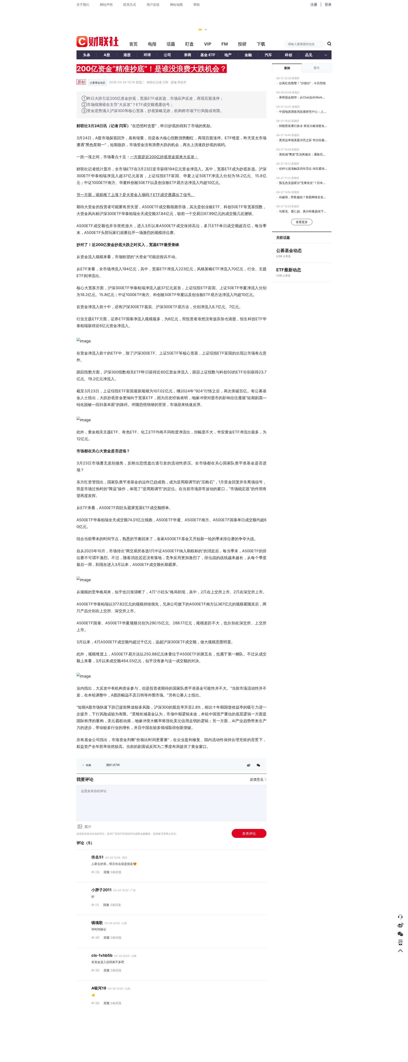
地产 (228, 55)
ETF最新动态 (288, 269)
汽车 (268, 55)
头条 (86, 55)
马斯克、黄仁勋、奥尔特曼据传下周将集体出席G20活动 (303, 211)
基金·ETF (207, 55)
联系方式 (129, 5)
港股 (127, 55)
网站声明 (106, 5)
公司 (167, 55)
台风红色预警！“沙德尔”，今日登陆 (302, 83)
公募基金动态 (97, 82)
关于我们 (82, 5)
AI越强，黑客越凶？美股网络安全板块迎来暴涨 (303, 197)
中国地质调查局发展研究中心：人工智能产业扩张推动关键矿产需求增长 (303, 111)
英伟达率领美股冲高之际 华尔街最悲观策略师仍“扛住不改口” (303, 140)
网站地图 (176, 5)
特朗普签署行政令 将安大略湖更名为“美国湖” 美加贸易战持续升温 (303, 126)
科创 (288, 55)
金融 (248, 55)
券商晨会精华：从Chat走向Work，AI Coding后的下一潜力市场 (303, 97)
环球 (147, 55)
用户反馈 (153, 5)
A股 (107, 55)
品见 (308, 55)
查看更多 (302, 222)
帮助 (196, 5)
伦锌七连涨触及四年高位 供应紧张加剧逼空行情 (303, 168)
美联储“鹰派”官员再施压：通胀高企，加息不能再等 (303, 154)
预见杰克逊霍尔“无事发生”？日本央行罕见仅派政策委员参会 (303, 183)
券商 (187, 55)
